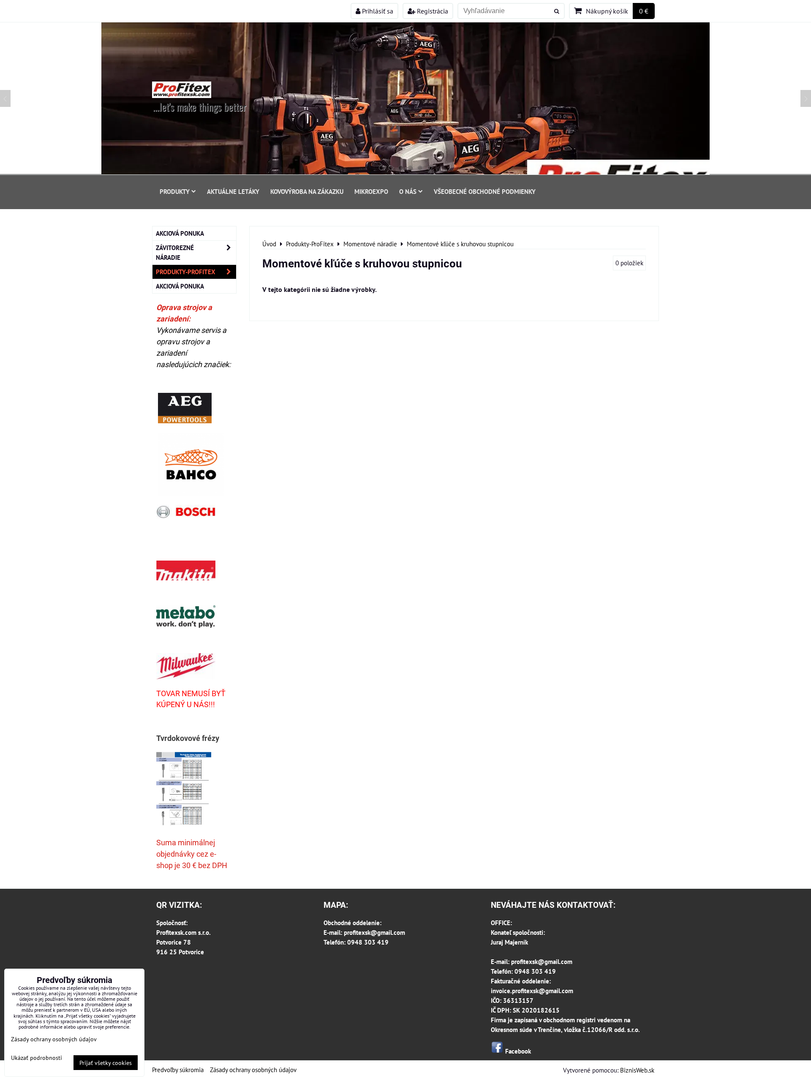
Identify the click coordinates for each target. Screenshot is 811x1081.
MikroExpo (371, 191)
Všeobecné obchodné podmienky (485, 191)
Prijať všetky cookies (105, 1063)
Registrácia (431, 11)
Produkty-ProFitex (185, 271)
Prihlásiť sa (376, 11)
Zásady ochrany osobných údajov (253, 1069)
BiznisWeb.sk (637, 1070)
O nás (407, 191)
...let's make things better (199, 106)
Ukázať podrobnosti (36, 1057)
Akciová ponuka (180, 233)
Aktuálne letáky (233, 191)
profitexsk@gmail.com (374, 932)
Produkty (175, 191)
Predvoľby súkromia (178, 1069)
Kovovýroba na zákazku (306, 191)
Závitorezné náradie (175, 252)
